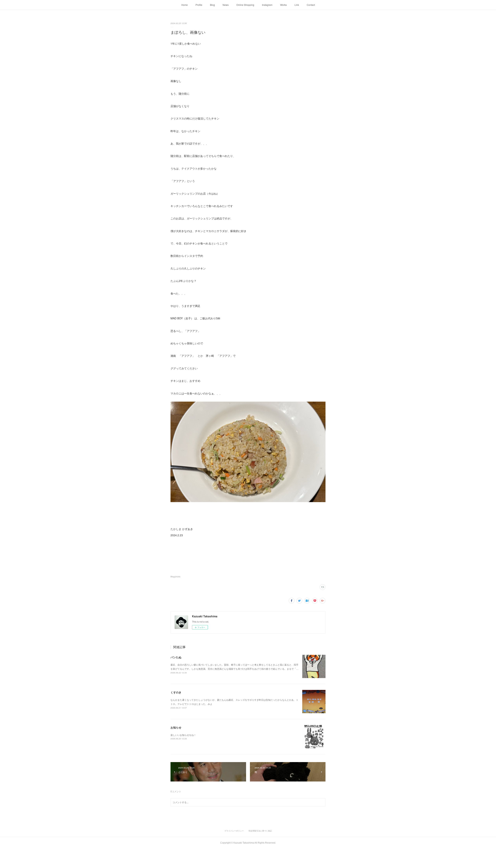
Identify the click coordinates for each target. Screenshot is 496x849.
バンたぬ (175, 657)
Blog (212, 4)
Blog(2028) (175, 576)
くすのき (175, 692)
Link (296, 4)
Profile (198, 4)
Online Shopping (245, 4)
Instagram (267, 4)
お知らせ (175, 727)
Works (283, 4)
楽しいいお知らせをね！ (183, 734)
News (226, 4)
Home (184, 4)
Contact (311, 4)
